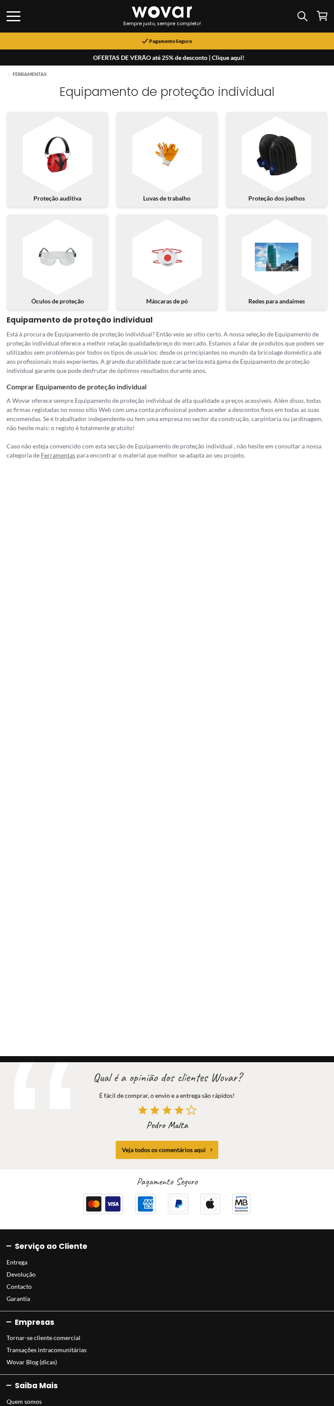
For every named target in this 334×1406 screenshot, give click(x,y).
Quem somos (24, 1401)
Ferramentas (30, 74)
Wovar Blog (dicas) (32, 1362)
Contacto (19, 1286)
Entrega (17, 1262)
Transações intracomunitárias (47, 1349)
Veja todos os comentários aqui (164, 1149)
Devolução (21, 1274)
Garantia (18, 1298)
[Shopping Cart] (322, 16)
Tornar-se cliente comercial (43, 1337)
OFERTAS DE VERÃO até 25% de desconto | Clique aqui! (168, 57)
